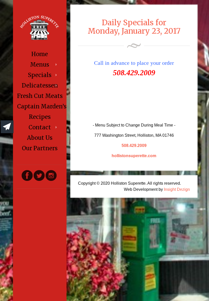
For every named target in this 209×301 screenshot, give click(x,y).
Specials (39, 75)
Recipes (40, 116)
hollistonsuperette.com (134, 156)
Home (39, 54)
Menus (39, 64)
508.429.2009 (134, 145)
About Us (40, 137)
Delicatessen (40, 85)
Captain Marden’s (40, 106)
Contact (40, 127)
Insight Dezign (177, 189)
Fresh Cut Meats (40, 95)
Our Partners (40, 148)
